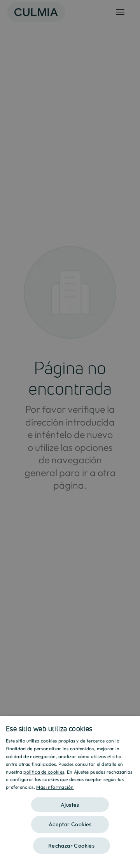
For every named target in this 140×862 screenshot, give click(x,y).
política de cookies (43, 772)
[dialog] (70, 789)
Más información (55, 787)
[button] (70, 802)
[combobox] (130, 726)
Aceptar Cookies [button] (70, 824)
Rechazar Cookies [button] (71, 845)
